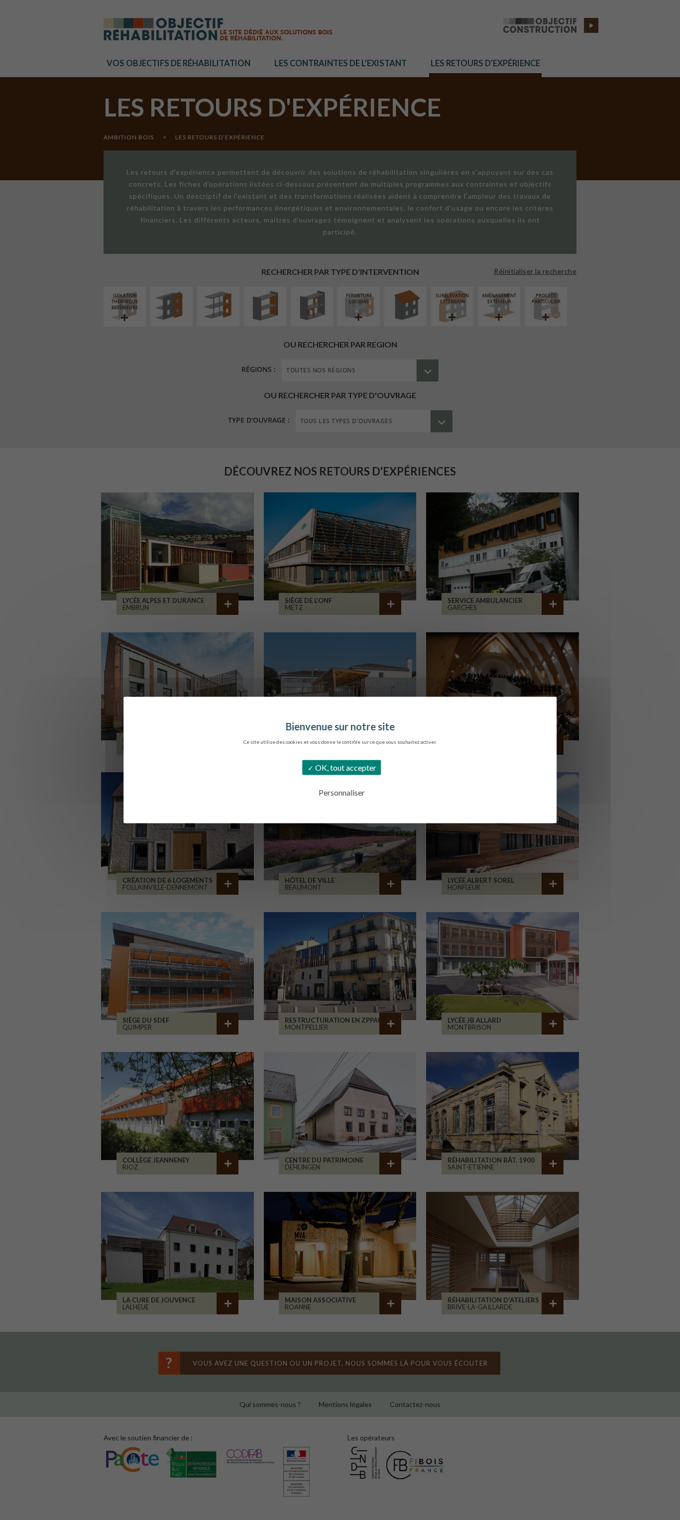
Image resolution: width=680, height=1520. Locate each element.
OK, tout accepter (345, 767)
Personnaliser (342, 792)
